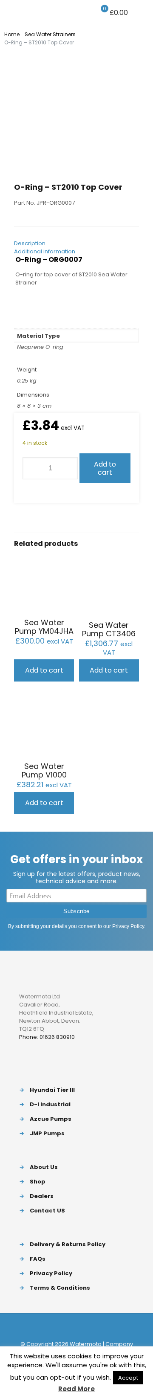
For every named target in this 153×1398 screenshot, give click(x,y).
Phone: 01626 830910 (47, 1037)
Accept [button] (128, 1378)
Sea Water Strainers (50, 34)
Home (12, 34)
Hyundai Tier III (52, 1090)
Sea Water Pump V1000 (44, 770)
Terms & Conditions (60, 1288)
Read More (76, 1389)
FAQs (37, 1259)
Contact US (47, 1211)
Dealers (42, 1196)
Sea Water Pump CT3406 (109, 629)
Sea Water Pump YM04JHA (44, 626)
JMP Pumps (47, 1133)
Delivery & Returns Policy (67, 1244)
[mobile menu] (141, 13)
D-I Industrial (50, 1104)
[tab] (76, 243)
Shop (37, 1182)
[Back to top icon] (76, 1327)
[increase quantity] (68, 468)
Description (29, 243)
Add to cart (105, 468)
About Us (44, 1167)
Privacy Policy (128, 926)
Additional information (44, 251)
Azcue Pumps (50, 1119)
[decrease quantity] (32, 468)
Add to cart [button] (44, 670)
